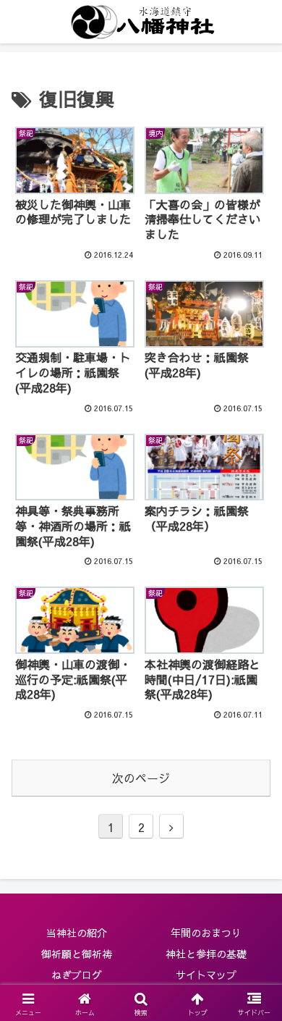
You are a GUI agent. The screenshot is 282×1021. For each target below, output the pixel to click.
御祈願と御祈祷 (76, 953)
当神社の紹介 (76, 932)
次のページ (141, 778)
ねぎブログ (76, 974)
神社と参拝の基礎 (206, 953)
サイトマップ (206, 974)
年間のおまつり (206, 932)
